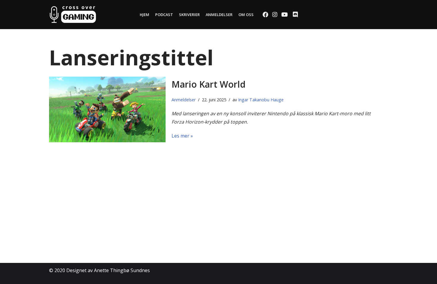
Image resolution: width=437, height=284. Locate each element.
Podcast (164, 14)
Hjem (144, 14)
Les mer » (182, 135)
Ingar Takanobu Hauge (261, 99)
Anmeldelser (219, 14)
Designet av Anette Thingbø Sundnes (108, 270)
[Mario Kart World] (107, 109)
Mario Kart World (209, 84)
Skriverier (189, 14)
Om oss (246, 14)
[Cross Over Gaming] (73, 14)
